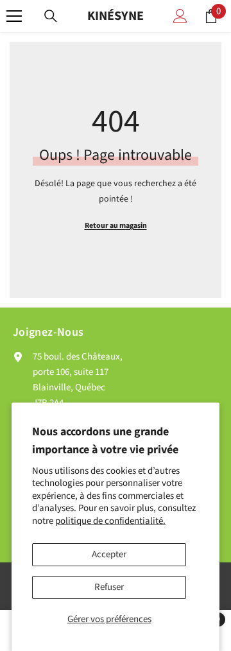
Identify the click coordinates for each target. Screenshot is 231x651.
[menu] (14, 16)
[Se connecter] (180, 16)
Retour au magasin (116, 225)
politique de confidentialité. (110, 521)
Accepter (109, 554)
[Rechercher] (50, 16)
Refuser (109, 587)
